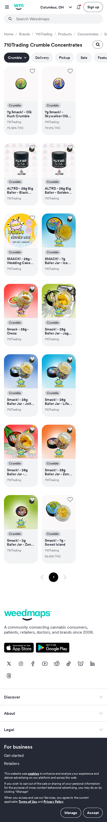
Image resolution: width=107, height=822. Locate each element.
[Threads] (9, 676)
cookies (33, 773)
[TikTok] (69, 664)
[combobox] (56, 19)
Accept (93, 812)
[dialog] (53, 794)
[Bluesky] (81, 664)
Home (8, 34)
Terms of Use (28, 801)
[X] (9, 664)
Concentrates (88, 34)
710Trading (44, 34)
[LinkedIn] (93, 664)
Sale (84, 57)
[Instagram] (21, 664)
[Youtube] (45, 664)
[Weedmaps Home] (18, 7)
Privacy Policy (53, 801)
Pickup (64, 57)
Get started (14, 755)
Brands (24, 34)
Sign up (93, 7)
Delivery (42, 57)
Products (65, 34)
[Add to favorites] (32, 71)
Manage (70, 812)
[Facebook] (33, 664)
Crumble (15, 57)
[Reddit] (57, 664)
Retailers (11, 763)
